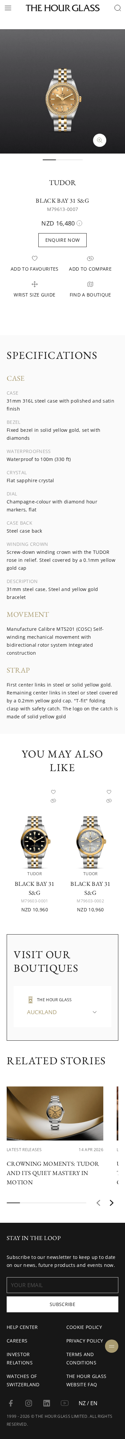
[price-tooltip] (79, 223)
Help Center (22, 1327)
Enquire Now (62, 240)
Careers (17, 1341)
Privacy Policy (84, 1341)
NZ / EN (88, 1403)
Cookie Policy (84, 1327)
